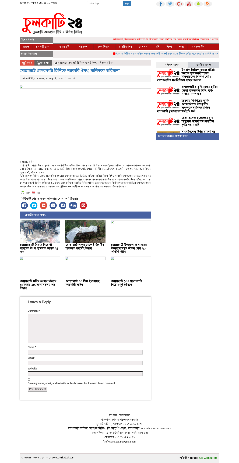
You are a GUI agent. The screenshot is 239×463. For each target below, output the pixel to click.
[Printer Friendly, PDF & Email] (30, 192)
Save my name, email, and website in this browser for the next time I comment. (71, 383)
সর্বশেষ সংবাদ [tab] (172, 65)
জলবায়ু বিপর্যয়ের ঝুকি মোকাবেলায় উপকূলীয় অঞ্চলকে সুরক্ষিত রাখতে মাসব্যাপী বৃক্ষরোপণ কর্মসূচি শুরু (183, 106)
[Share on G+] (43, 205)
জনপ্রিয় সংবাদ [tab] (203, 65)
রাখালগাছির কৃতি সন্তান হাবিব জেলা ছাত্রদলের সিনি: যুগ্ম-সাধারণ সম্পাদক (200, 90)
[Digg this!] (73, 205)
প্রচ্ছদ (26, 47)
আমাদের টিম (198, 47)
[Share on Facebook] (24, 205)
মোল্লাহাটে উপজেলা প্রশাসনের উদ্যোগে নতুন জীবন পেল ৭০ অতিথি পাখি (129, 248)
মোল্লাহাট (45, 62)
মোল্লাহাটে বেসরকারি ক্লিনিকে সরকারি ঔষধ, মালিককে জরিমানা (70, 70)
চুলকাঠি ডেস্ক (43, 47)
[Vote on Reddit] (62, 205)
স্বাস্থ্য (181, 47)
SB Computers (208, 458)
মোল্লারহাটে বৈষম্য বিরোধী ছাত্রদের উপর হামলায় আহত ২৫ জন (39, 248)
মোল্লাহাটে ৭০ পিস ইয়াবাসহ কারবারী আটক (83, 283)
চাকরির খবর (125, 47)
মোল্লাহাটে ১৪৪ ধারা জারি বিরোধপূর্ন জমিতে (126, 283)
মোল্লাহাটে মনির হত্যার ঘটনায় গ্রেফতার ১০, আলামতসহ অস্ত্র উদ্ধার (38, 284)
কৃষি (157, 47)
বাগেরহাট (64, 47)
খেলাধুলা (143, 47)
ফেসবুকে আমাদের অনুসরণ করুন (173, 136)
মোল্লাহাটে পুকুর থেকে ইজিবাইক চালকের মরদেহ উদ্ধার (85, 246)
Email (31, 357)
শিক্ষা (169, 47)
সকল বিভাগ (103, 47)
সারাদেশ (83, 47)
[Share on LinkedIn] (53, 205)
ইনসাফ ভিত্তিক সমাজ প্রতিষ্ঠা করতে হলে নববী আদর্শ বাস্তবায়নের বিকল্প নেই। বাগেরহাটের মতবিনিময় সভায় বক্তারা (167, 53)
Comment (34, 310)
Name (32, 347)
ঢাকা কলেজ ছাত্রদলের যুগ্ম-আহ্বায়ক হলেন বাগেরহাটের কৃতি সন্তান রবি (198, 121)
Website (32, 368)
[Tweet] (33, 205)
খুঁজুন (127, 3)
